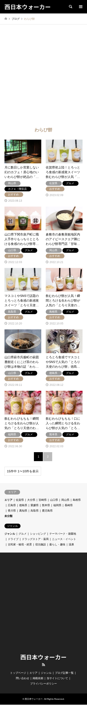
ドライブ (13, 539)
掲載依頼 (38, 678)
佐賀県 (20, 499)
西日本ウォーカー (43, 657)
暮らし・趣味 (57, 544)
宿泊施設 (40, 544)
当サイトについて (57, 678)
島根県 (77, 499)
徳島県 (23, 505)
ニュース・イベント (64, 539)
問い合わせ (22, 678)
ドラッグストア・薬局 (35, 539)
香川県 (12, 510)
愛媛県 (35, 505)
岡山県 (65, 499)
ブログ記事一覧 (64, 672)
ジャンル (9, 533)
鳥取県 (35, 510)
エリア (8, 499)
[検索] (70, 6)
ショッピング (38, 533)
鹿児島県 (47, 510)
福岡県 (57, 505)
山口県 (54, 499)
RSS (43, 664)
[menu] (80, 6)
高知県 (23, 510)
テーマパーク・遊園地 (62, 533)
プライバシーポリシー (43, 683)
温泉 (71, 544)
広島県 (12, 505)
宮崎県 (43, 499)
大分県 (31, 499)
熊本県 (46, 505)
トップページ (18, 672)
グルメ (23, 533)
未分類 (8, 516)
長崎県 (69, 505)
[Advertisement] (43, 79)
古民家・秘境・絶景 (20, 544)
